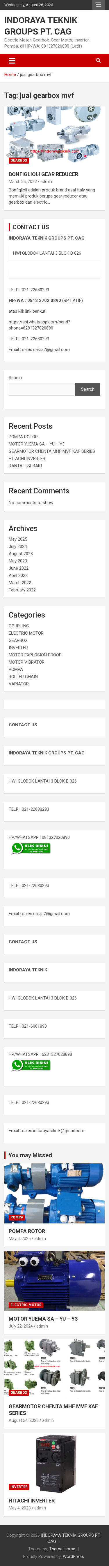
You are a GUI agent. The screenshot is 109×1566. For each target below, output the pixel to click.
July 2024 (18, 546)
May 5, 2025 (20, 1238)
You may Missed (30, 1155)
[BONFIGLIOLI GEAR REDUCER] (54, 136)
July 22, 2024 (21, 1326)
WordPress (73, 1556)
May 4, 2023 (20, 1508)
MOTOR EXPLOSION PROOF (35, 655)
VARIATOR (19, 684)
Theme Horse (62, 1548)
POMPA (16, 669)
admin (46, 181)
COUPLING (19, 626)
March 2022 (20, 582)
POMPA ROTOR (23, 436)
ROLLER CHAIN (23, 676)
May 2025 (18, 539)
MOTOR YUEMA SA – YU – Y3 (37, 444)
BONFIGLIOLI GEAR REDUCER (43, 174)
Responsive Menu (98, 5)
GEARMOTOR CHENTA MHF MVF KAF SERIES (52, 451)
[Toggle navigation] (12, 60)
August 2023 (21, 553)
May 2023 (18, 561)
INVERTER (18, 647)
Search (15, 377)
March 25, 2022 (23, 181)
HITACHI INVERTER (27, 458)
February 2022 (22, 590)
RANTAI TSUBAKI (25, 465)
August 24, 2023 (24, 1420)
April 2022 (18, 575)
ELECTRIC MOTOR (26, 633)
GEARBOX (18, 160)
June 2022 (18, 568)
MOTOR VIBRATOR (26, 662)
